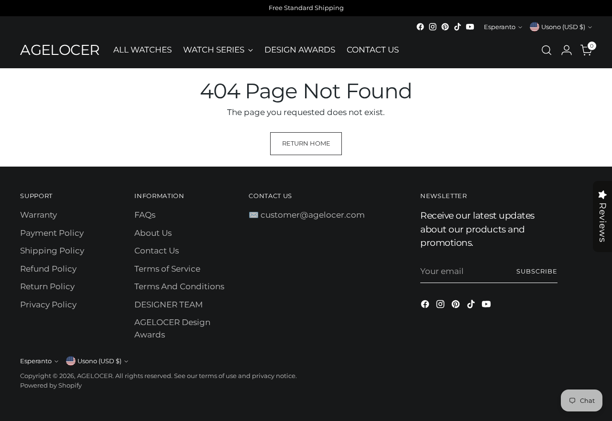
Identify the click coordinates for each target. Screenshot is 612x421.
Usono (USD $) (563, 27)
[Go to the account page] (566, 50)
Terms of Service (167, 269)
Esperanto (499, 27)
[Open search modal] (546, 50)
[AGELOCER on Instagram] (432, 26)
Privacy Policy (48, 304)
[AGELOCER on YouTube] (470, 26)
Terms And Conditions (179, 286)
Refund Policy (48, 269)
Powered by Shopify (51, 385)
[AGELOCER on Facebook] (420, 26)
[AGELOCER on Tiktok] (457, 26)
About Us (153, 233)
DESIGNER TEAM (168, 304)
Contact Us (156, 250)
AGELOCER (94, 375)
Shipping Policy (52, 250)
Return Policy (47, 286)
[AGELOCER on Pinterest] (445, 26)
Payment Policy (52, 233)
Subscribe (536, 271)
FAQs (144, 215)
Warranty (38, 215)
